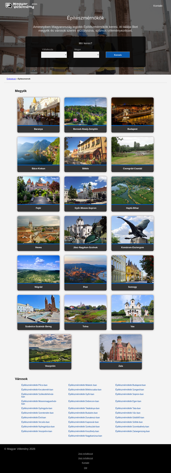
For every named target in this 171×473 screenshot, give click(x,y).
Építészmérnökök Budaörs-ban (83, 413)
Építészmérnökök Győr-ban (81, 394)
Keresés (118, 55)
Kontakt (157, 5)
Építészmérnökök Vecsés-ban (35, 422)
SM (85, 468)
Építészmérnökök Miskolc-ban (82, 385)
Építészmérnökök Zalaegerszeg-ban (132, 431)
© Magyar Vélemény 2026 (19, 448)
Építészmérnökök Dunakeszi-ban (84, 417)
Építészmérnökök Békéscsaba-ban (84, 389)
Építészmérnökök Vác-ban (127, 413)
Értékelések (11, 79)
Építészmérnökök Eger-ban (128, 401)
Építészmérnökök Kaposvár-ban (83, 422)
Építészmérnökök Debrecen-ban (83, 401)
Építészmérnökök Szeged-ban (129, 389)
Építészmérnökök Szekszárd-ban (84, 426)
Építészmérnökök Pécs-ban (34, 385)
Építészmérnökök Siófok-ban (129, 422)
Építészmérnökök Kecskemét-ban (37, 389)
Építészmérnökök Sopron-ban (129, 394)
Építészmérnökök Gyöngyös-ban (36, 408)
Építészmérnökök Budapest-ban (130, 385)
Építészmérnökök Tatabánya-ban (84, 408)
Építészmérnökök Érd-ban (33, 417)
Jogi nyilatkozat (85, 454)
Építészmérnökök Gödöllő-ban (129, 417)
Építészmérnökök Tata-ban (128, 408)
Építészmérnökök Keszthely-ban (83, 431)
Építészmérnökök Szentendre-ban (37, 413)
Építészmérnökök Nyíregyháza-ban (38, 426)
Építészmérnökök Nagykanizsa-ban (85, 436)
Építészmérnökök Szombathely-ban (132, 426)
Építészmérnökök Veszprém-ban (36, 431)
